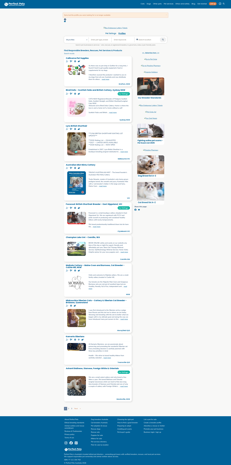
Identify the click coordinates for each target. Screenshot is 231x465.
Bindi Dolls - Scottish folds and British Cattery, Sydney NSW (95, 90)
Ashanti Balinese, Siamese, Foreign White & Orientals (92, 368)
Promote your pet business (153, 429)
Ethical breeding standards (74, 423)
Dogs (149, 4)
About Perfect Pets (71, 419)
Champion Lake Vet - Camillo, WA (83, 237)
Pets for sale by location (100, 445)
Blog (193, 4)
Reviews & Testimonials (73, 431)
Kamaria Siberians (75, 336)
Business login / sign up (152, 432)
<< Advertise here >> (150, 53)
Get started (202, 4)
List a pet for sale (150, 419)
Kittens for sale (96, 438)
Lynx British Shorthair (76, 125)
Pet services (168, 4)
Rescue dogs (95, 429)
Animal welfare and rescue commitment (74, 427)
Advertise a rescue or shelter (154, 426)
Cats (143, 4)
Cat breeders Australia (99, 423)
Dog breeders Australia (99, 419)
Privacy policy (69, 434)
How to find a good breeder (127, 423)
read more (105, 79)
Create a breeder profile (152, 423)
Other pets (157, 4)
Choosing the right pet (125, 419)
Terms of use (69, 438)
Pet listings (110, 33)
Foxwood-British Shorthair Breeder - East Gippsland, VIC (94, 204)
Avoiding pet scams (124, 429)
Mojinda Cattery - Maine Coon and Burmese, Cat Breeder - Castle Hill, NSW (95, 266)
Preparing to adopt (124, 426)
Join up (213, 4)
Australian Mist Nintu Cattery (80, 164)
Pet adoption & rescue (99, 426)
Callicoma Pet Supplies (77, 58)
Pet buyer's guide (123, 432)
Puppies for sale (97, 435)
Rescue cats (95, 432)
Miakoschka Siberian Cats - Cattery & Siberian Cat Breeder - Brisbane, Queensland (96, 301)
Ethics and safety (182, 4)
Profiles (122, 33)
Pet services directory (99, 442)
